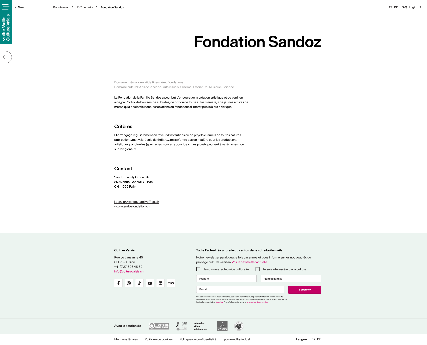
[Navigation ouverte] (5, 7)
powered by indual (237, 339)
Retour (6, 57)
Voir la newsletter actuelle (249, 262)
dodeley (219, 302)
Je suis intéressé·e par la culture (284, 269)
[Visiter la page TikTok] (139, 283)
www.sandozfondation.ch (132, 206)
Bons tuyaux (61, 7)
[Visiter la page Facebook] (118, 283)
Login (412, 7)
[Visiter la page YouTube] (150, 283)
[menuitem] (126, 339)
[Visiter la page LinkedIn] (160, 283)
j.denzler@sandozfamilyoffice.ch (136, 202)
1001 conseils (85, 7)
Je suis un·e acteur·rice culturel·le (226, 269)
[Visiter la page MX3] (171, 283)
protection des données (257, 302)
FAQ (404, 7)
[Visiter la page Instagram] (129, 283)
